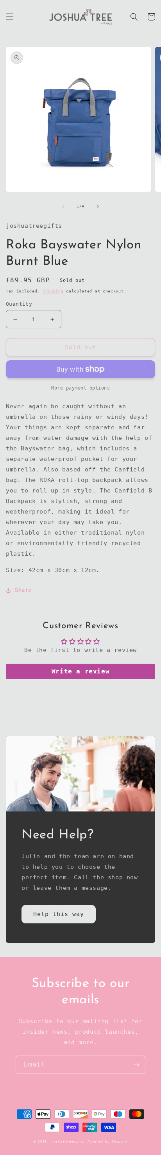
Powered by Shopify (108, 1141)
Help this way (58, 914)
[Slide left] (63, 206)
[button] (9, 16)
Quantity (19, 304)
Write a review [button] (80, 671)
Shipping (53, 291)
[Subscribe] (136, 1065)
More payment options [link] (80, 388)
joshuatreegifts (68, 1141)
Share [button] (23, 590)
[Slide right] (97, 206)
